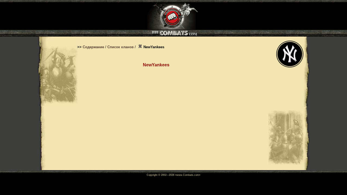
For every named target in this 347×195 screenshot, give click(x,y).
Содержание (93, 47)
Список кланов (120, 47)
